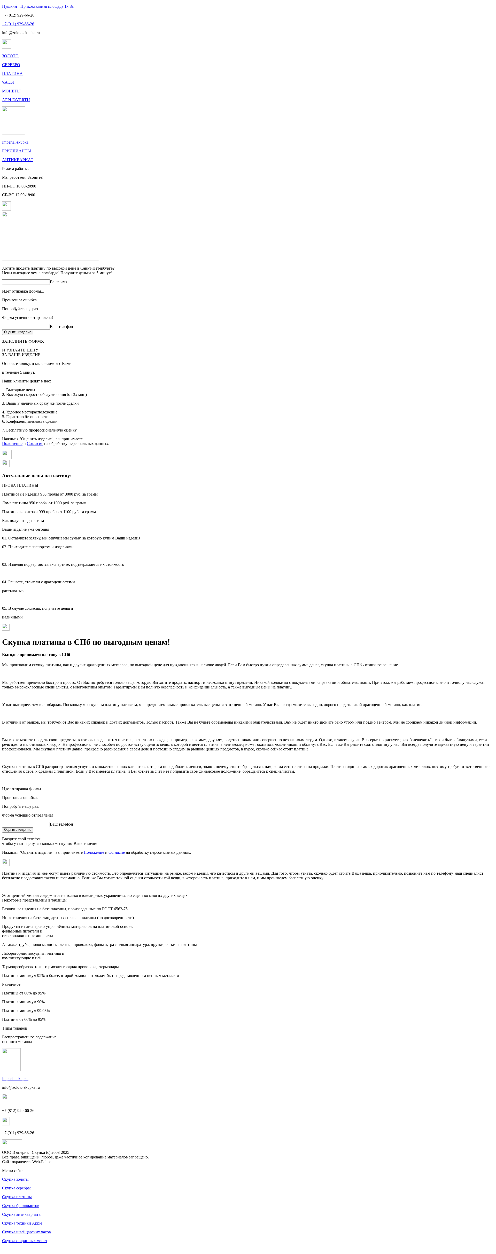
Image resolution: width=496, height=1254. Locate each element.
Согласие (35, 443)
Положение (12, 443)
